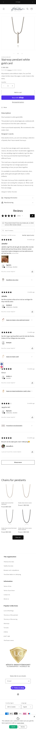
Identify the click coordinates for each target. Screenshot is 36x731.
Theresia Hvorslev (9, 562)
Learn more (20, 723)
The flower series (9, 640)
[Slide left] (14, 54)
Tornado (6, 627)
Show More (15, 253)
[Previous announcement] (3, 2)
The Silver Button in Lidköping (12, 574)
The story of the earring (10, 619)
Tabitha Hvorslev (8, 566)
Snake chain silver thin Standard (7, 503)
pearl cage (7, 636)
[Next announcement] (33, 2)
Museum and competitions (11, 570)
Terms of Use (7, 586)
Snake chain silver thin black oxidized (9, 528)
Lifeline (6, 632)
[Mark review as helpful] (32, 271)
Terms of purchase (9, 590)
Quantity (3, 82)
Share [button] (5, 107)
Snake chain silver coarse (25, 503)
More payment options (18, 102)
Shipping (9, 70)
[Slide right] (22, 54)
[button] (4, 9)
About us (6, 599)
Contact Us (7, 595)
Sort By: (24, 235)
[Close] (34, 717)
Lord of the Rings (9, 611)
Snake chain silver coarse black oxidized (25, 528)
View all (18, 537)
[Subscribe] (28, 681)
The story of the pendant (11, 615)
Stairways (6, 623)
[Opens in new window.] (4, 447)
